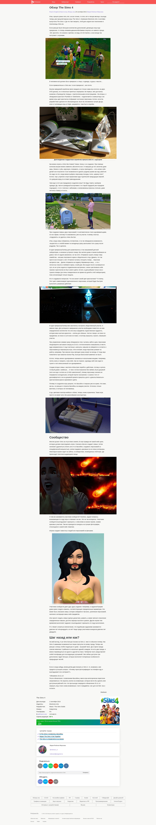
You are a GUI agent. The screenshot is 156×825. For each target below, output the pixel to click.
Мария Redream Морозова (95, 12)
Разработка (90, 2)
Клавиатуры (110, 805)
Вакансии (43, 818)
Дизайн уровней (118, 798)
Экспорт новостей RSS (88, 818)
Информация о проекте (53, 818)
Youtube (50, 781)
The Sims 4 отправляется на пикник (52, 739)
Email (40, 765)
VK (66, 765)
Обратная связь (34, 818)
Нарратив (70, 801)
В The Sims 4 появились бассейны (51, 734)
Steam (55, 781)
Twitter (45, 765)
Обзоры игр (71, 12)
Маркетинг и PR (84, 801)
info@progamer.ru (69, 813)
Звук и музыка (57, 801)
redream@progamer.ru (56, 754)
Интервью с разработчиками (50, 805)
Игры (53, 2)
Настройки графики (58, 798)
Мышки (83, 805)
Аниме (86, 798)
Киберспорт (65, 2)
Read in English (54, 12)
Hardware (78, 2)
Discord (40, 781)
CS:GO (46, 798)
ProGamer (37, 2)
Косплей (95, 798)
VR (70, 798)
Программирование (102, 801)
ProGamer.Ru (34, 813)
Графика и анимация (40, 801)
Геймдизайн (105, 798)
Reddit (55, 765)
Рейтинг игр (99, 818)
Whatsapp (50, 765)
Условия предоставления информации (71, 818)
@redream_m (54, 749)
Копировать (85, 772)
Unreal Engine (118, 801)
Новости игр (63, 12)
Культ (102, 2)
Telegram (61, 765)
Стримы (77, 798)
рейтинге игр (42, 714)
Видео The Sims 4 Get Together (50, 736)
